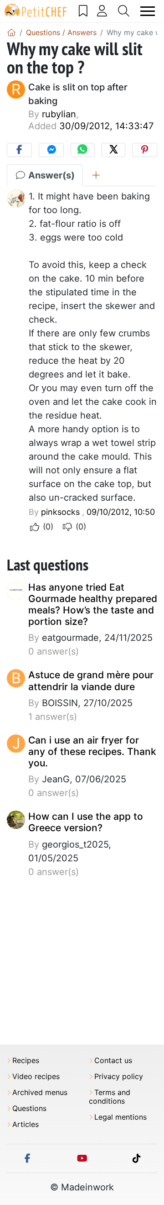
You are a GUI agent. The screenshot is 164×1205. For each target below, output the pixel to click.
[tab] (95, 175)
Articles (25, 1124)
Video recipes (36, 1076)
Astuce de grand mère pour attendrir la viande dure (91, 680)
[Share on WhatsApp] (82, 150)
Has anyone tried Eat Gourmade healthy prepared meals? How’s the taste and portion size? (92, 605)
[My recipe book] (83, 11)
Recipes (25, 1060)
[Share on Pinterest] (144, 150)
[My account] (102, 11)
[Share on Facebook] (19, 150)
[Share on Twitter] (113, 150)
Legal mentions (120, 1117)
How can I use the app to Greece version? (85, 822)
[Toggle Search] (124, 11)
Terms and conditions (109, 1096)
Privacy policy (118, 1076)
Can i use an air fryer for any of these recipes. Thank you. (92, 751)
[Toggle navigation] (147, 11)
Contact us (113, 1060)
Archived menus (39, 1092)
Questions (29, 1108)
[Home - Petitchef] (11, 32)
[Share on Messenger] (51, 150)
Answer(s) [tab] (50, 175)
